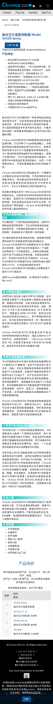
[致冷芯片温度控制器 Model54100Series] (26, 50)
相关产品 (46, 13)
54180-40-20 (20, 621)
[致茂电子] (15, 5)
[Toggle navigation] (48, 5)
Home (5, 20)
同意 (26, 699)
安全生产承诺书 (26, 651)
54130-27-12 (20, 612)
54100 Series (20, 603)
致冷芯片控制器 (12, 25)
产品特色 (6, 13)
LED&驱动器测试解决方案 (34, 20)
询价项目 (33, 13)
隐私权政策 (26, 655)
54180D (18, 630)
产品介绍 (20, 13)
